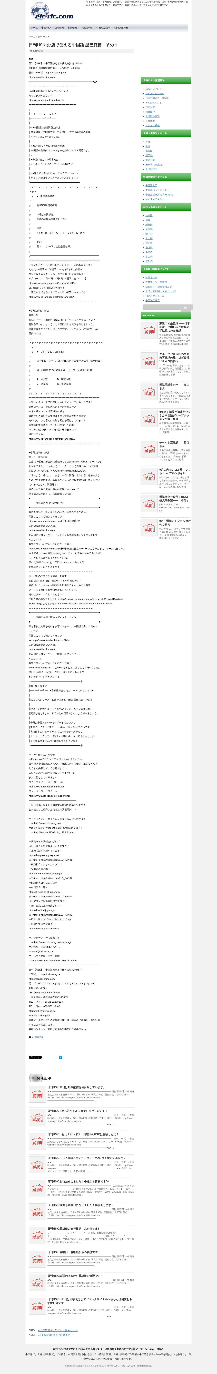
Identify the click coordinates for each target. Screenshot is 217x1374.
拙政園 (149, 215)
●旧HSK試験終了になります (54, 1334)
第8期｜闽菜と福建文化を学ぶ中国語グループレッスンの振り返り (175, 415)
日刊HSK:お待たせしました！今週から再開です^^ (78, 1181)
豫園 (147, 146)
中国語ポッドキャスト (157, 190)
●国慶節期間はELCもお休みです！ (58, 1330)
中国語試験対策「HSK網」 (159, 194)
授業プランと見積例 (156, 282)
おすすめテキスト (154, 199)
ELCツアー (151, 107)
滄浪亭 (149, 229)
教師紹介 (150, 111)
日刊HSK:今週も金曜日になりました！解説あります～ (80, 1205)
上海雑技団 (151, 169)
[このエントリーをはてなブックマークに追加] (60, 1057)
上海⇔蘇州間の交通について (160, 291)
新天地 (149, 155)
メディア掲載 (152, 125)
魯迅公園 (150, 160)
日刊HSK (38, 1037)
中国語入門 (151, 185)
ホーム (34, 27)
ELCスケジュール (154, 93)
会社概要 (150, 121)
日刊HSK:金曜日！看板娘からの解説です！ (73, 1252)
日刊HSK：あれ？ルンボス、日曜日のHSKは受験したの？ (83, 1134)
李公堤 (149, 252)
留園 (147, 220)
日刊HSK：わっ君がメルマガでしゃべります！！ (77, 1110)
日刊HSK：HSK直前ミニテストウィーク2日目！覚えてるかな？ (86, 1157)
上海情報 (59, 27)
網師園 (149, 224)
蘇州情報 (72, 27)
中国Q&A (46, 27)
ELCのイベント (153, 102)
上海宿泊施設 (152, 116)
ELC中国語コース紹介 (157, 98)
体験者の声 (151, 277)
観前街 (149, 243)
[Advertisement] (166, 53)
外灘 (147, 141)
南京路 (149, 151)
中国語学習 (87, 27)
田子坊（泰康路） (154, 164)
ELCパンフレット (154, 88)
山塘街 (149, 247)
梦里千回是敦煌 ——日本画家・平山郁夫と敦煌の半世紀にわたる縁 (174, 327)
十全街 (149, 238)
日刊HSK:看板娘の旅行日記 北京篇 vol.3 (73, 1228)
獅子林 (149, 233)
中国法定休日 (152, 300)
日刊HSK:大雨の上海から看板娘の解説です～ (75, 1275)
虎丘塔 (149, 261)
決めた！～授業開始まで (158, 286)
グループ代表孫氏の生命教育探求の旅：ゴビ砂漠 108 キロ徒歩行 (174, 358)
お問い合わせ (121, 27)
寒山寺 (149, 256)
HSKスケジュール (154, 295)
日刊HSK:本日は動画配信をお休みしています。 (76, 1087)
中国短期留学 (103, 27)
